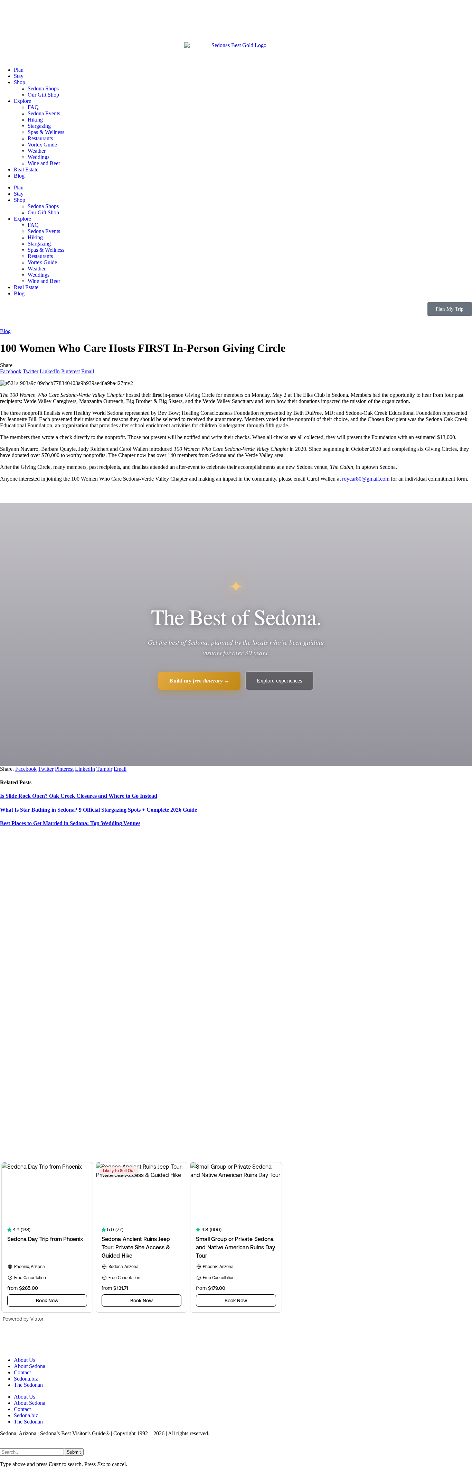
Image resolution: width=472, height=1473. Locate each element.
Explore (22, 101)
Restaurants (40, 138)
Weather (37, 151)
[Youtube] (46, 1341)
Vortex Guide (42, 145)
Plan (18, 70)
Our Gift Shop (43, 95)
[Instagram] (64, 1341)
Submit (74, 1452)
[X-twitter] (27, 1341)
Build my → (199, 681)
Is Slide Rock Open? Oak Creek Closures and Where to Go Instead (78, 796)
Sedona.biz (26, 1379)
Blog (19, 176)
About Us (24, 1360)
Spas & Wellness (46, 132)
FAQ (33, 107)
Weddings (38, 157)
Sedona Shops (43, 88)
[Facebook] (8, 1341)
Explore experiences (279, 681)
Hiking (35, 120)
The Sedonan (28, 1385)
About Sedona (29, 1366)
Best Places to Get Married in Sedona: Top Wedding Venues (70, 823)
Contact (22, 1372)
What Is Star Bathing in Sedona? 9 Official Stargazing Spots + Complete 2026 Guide (98, 810)
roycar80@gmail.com (365, 479)
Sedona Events (44, 113)
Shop (19, 82)
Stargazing (39, 126)
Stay (18, 76)
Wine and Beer (44, 163)
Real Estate (26, 169)
